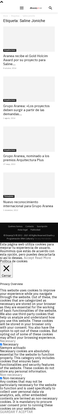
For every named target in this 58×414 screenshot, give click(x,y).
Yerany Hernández (42, 238)
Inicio (5, 15)
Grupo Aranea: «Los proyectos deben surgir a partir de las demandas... (26, 110)
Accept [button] (29, 258)
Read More (43, 258)
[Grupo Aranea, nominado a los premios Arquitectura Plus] (29, 139)
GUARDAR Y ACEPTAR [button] (16, 412)
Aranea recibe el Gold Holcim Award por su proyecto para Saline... (25, 60)
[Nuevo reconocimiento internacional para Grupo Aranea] (29, 185)
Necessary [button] (7, 341)
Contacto (29, 226)
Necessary (10, 344)
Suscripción (42, 226)
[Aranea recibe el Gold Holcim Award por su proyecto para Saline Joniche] (29, 39)
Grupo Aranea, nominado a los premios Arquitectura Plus (26, 158)
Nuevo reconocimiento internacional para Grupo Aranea (28, 204)
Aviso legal (23, 229)
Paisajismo (9, 196)
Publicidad (35, 229)
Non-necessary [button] (11, 375)
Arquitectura (9, 50)
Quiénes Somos (15, 226)
